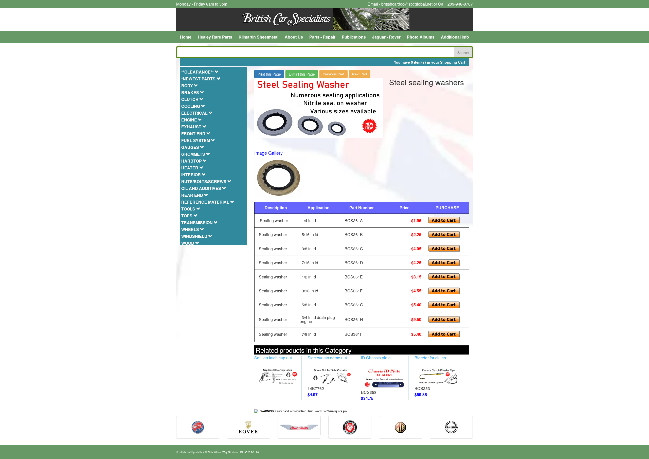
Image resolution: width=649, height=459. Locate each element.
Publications (354, 37)
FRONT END (193, 133)
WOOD (188, 243)
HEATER (190, 168)
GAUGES (190, 147)
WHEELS (190, 229)
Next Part (359, 74)
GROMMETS (193, 154)
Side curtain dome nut (327, 358)
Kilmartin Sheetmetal (258, 37)
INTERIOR (191, 174)
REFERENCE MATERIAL (205, 202)
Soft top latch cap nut (273, 358)
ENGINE (189, 120)
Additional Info (455, 37)
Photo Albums (421, 37)
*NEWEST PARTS (199, 79)
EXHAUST (191, 127)
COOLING (191, 106)
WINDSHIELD (194, 236)
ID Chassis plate (376, 358)
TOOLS (188, 209)
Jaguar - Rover (386, 37)
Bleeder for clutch (430, 358)
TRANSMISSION (197, 222)
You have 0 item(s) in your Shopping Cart (429, 62)
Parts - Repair (322, 37)
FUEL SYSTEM (196, 140)
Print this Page (269, 74)
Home (185, 37)
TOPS (187, 216)
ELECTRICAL (195, 113)
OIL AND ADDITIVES (201, 188)
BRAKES (190, 92)
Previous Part (333, 74)
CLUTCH (190, 99)
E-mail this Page (302, 74)
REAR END (192, 195)
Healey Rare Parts (215, 37)
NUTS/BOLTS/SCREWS (204, 181)
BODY (187, 85)
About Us (294, 37)
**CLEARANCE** (198, 72)
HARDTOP (192, 161)
